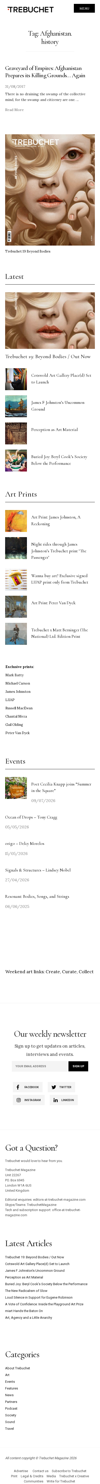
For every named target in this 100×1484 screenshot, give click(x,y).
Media (51, 1476)
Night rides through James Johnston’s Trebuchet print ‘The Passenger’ (58, 550)
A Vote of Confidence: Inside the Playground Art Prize (44, 1304)
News (9, 1395)
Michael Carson (17, 683)
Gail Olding (14, 725)
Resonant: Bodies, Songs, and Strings (37, 896)
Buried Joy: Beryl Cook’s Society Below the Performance (46, 1284)
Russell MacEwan (19, 708)
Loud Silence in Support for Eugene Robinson (39, 1297)
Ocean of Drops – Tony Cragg (31, 817)
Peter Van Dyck (17, 733)
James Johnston (18, 691)
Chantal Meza (16, 716)
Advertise (21, 1471)
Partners (11, 1402)
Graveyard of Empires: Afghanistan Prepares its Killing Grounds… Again (45, 71)
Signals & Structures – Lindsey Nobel (38, 870)
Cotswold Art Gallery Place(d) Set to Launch (37, 1264)
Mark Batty (14, 675)
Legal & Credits (32, 1476)
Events (10, 1382)
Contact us (40, 1471)
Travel (9, 1429)
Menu (84, 8)
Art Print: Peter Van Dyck (53, 603)
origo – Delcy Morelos (24, 843)
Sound (10, 1422)
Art (7, 1375)
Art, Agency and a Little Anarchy (28, 1318)
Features (11, 1388)
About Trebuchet (17, 1368)
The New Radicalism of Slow (26, 1291)
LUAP (10, 700)
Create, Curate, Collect (70, 972)
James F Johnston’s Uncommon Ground (35, 1271)
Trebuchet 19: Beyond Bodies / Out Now (48, 356)
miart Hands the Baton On (24, 1311)
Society (10, 1415)
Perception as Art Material (54, 429)
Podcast (11, 1408)
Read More (14, 109)
